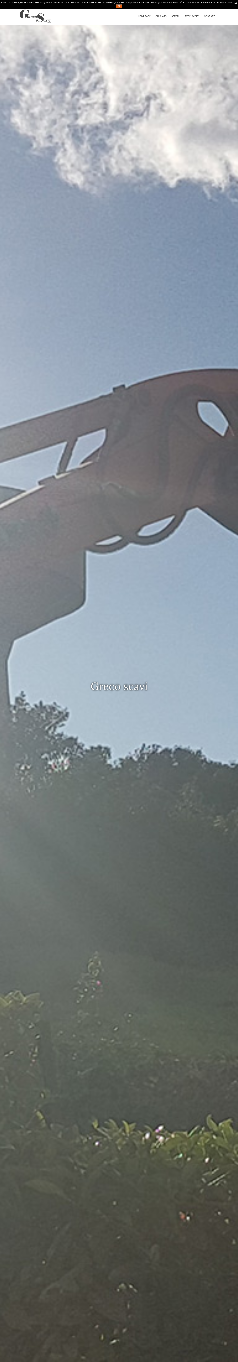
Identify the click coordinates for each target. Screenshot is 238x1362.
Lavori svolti (191, 16)
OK (119, 6)
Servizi (175, 16)
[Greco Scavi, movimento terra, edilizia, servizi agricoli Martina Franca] (35, 25)
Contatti (209, 16)
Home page (144, 16)
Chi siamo (161, 16)
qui (235, 2)
